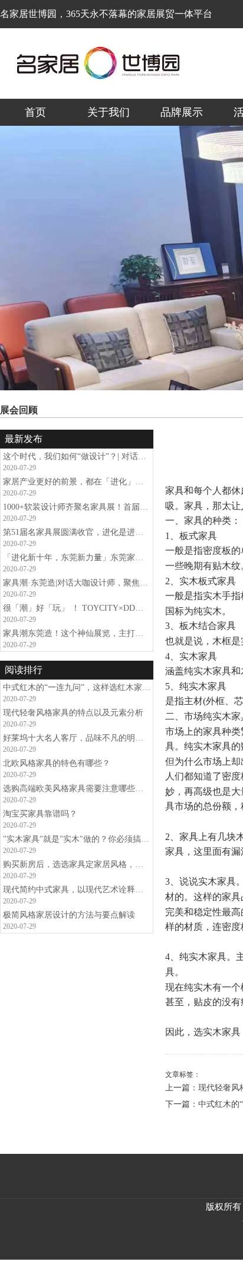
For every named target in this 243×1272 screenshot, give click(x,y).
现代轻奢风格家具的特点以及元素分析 (73, 712)
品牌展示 (181, 112)
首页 (35, 112)
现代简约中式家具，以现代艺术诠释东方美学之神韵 (76, 889)
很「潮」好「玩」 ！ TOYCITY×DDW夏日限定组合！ (76, 608)
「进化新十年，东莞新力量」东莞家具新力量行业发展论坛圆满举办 (76, 557)
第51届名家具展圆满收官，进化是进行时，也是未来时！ (76, 532)
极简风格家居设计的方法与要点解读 (69, 915)
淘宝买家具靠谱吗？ (40, 813)
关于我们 (108, 112)
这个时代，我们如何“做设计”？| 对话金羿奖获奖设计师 (76, 456)
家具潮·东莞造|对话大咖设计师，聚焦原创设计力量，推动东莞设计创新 (76, 582)
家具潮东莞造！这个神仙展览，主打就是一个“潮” (76, 633)
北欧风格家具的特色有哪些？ (56, 763)
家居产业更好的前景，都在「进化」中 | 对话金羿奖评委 (76, 481)
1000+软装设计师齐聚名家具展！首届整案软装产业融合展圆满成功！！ (76, 507)
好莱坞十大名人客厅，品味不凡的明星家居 (76, 738)
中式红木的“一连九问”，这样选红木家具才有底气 (76, 687)
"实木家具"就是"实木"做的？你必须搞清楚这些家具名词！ (76, 839)
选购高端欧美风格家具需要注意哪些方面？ (76, 788)
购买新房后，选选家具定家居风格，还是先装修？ (76, 864)
